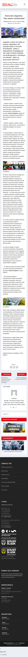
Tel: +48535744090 (6, 516)
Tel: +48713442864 (6, 527)
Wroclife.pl (21, 643)
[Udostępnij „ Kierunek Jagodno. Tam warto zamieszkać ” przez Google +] (17, 367)
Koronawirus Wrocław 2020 (8, 482)
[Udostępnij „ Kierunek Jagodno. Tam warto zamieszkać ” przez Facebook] (11, 367)
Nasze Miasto (4, 478)
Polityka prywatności (6, 467)
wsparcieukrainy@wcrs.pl (7, 577)
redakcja (14, 21)
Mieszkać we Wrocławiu (14, 23)
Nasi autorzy (4, 471)
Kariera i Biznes (5, 486)
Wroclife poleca (5, 474)
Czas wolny (4, 489)
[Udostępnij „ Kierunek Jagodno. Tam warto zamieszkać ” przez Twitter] (14, 367)
